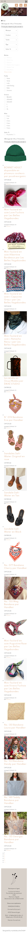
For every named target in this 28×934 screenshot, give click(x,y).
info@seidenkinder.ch (16, 915)
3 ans (8, 123)
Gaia (8, 78)
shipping (8, 184)
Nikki (8, 88)
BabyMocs (10, 69)
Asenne (9, 62)
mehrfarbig (10, 85)
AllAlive (9, 57)
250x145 (9, 99)
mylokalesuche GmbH (18, 930)
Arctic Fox (10, 60)
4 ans (8, 125)
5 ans (8, 128)
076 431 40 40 (17, 917)
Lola (8, 83)
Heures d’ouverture (14, 920)
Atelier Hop (10, 67)
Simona (9, 90)
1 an (8, 118)
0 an (8, 116)
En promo (11, 134)
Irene (8, 81)
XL (7, 109)
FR (5, 1)
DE (2, 1)
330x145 (9, 102)
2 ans (8, 121)
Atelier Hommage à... (14, 65)
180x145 (9, 97)
